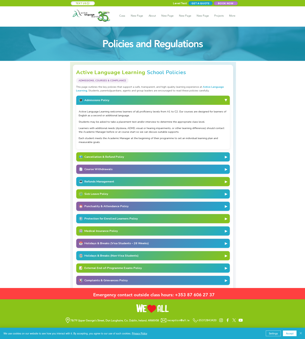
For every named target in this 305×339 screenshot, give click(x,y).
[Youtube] (240, 320)
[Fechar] (301, 333)
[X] (234, 320)
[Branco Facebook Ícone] (227, 320)
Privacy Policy (139, 333)
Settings (273, 333)
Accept (290, 333)
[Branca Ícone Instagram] (221, 320)
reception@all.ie (178, 320)
